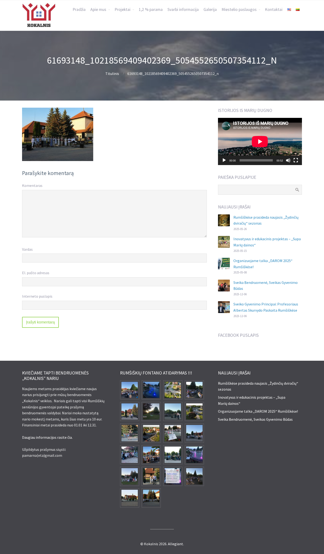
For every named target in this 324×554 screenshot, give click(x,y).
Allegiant (175, 543)
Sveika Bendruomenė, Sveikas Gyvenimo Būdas (255, 419)
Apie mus (98, 9)
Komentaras (32, 185)
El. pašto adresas (35, 272)
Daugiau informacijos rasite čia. (47, 437)
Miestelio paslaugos (239, 9)
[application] (260, 141)
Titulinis (112, 73)
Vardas (27, 249)
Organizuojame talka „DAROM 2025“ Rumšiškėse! (258, 411)
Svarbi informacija (183, 9)
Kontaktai (273, 9)
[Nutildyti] (288, 160)
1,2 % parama (151, 9)
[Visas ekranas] (295, 160)
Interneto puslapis (37, 296)
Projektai (122, 9)
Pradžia (79, 9)
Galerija (210, 9)
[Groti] (224, 160)
